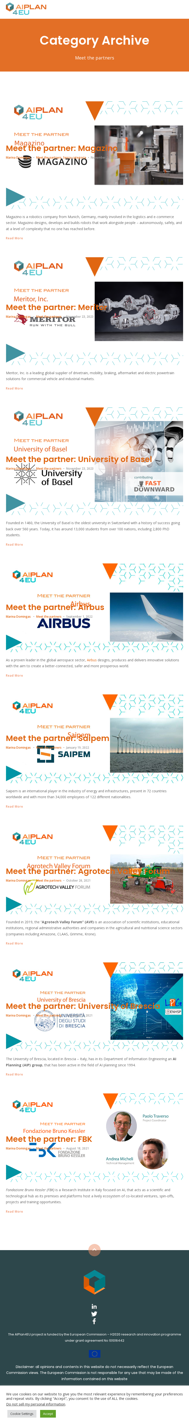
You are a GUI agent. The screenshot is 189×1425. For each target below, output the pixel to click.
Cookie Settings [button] (21, 1413)
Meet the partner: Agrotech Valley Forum (88, 871)
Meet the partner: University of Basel (79, 459)
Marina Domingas (18, 157)
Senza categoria (74, 157)
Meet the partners (49, 157)
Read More (14, 238)
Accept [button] (48, 1413)
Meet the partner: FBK (49, 1139)
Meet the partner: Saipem (57, 738)
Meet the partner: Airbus (55, 607)
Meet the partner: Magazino (62, 148)
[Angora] (94, 1281)
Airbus (92, 660)
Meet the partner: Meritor (56, 307)
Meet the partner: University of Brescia (83, 1006)
